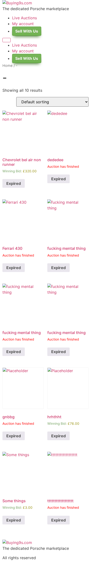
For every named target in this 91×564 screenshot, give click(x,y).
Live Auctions (24, 17)
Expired (13, 183)
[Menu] (6, 40)
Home (7, 65)
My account (23, 23)
